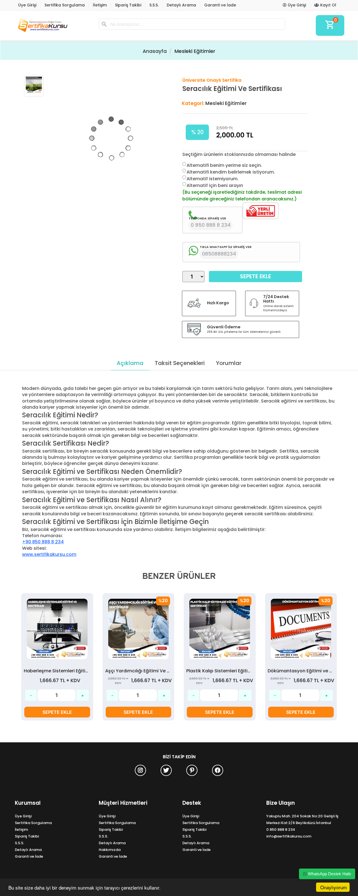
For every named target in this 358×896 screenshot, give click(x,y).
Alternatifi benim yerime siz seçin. (224, 165)
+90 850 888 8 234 (43, 542)
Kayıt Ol (327, 5)
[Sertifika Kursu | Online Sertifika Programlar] (54, 25)
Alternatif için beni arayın (215, 185)
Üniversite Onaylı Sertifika (211, 80)
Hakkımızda (110, 849)
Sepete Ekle (255, 276)
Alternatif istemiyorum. (213, 179)
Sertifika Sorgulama (64, 5)
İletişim (100, 5)
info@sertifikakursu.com (288, 836)
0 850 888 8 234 (280, 829)
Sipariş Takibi (128, 5)
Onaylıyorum (333, 887)
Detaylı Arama (181, 5)
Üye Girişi (27, 5)
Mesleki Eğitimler (195, 51)
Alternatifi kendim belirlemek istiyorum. (231, 172)
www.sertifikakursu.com (49, 554)
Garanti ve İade (220, 5)
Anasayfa (155, 51)
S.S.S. (154, 5)
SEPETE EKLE (57, 712)
